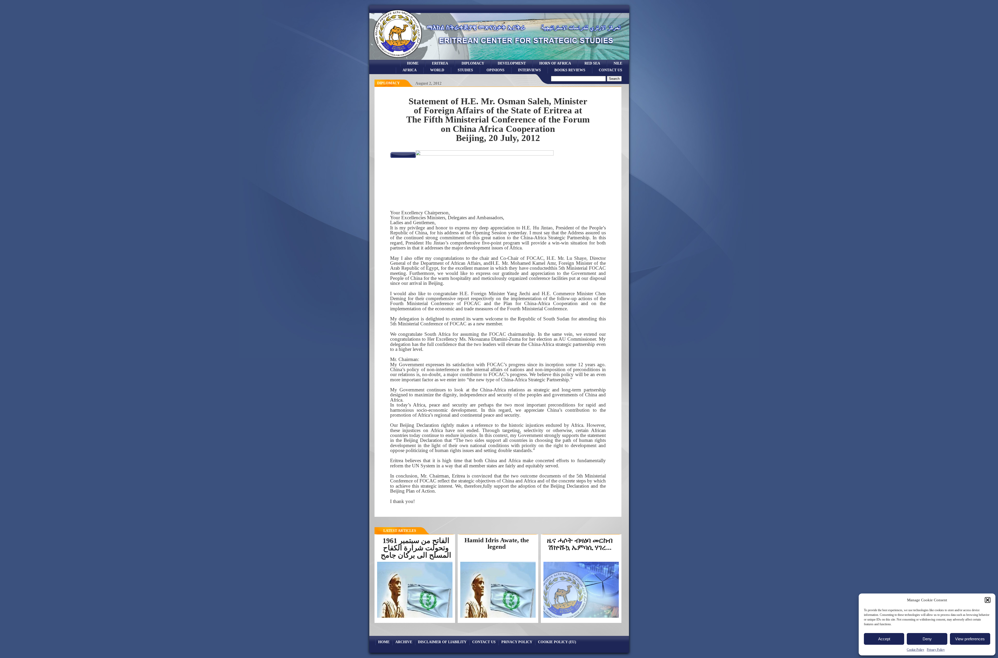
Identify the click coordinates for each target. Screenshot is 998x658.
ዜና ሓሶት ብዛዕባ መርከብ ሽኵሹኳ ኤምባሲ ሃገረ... (580, 544)
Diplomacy (473, 63)
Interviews (529, 70)
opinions (495, 70)
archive (403, 642)
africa (410, 70)
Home (412, 63)
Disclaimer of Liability (442, 642)
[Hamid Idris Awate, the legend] (498, 617)
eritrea (440, 63)
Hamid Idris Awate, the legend (496, 543)
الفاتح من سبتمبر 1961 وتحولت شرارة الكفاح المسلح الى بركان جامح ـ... (416, 551)
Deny (927, 639)
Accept (884, 639)
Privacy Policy (936, 649)
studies (465, 70)
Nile (618, 63)
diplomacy (388, 83)
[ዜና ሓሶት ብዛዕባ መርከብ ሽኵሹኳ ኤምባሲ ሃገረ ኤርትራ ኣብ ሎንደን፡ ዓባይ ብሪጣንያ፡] (582, 617)
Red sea (592, 63)
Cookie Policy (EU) (557, 642)
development (512, 63)
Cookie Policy (915, 649)
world (437, 70)
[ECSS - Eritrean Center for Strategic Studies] (398, 58)
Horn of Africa (555, 63)
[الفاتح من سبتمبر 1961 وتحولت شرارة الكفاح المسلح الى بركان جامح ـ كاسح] (414, 617)
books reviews (569, 70)
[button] (987, 600)
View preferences (970, 639)
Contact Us (610, 70)
